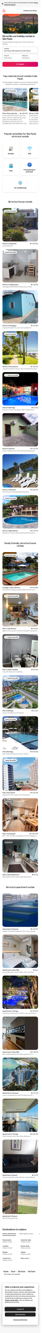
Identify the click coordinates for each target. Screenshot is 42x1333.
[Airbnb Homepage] (4, 10)
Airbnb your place (30, 11)
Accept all (20, 1309)
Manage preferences (20, 1320)
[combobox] (20, 51)
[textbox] (11, 58)
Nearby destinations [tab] (9, 1234)
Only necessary (20, 1314)
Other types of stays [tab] (26, 1234)
